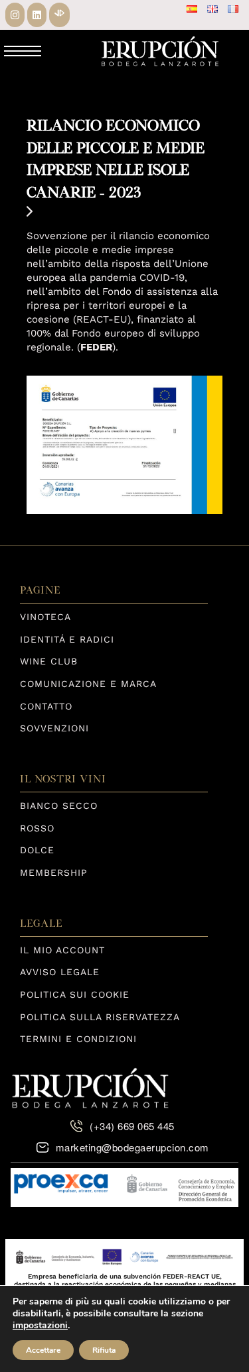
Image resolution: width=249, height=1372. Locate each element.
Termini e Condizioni (78, 1038)
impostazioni (40, 1326)
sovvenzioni (54, 728)
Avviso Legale (60, 972)
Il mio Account (62, 950)
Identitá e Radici (67, 639)
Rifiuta (104, 1350)
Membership (54, 872)
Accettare (43, 1350)
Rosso (37, 828)
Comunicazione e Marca (88, 683)
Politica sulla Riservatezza (100, 1017)
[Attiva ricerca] (71, 51)
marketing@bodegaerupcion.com (132, 1147)
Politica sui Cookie (74, 994)
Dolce (37, 850)
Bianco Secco (59, 805)
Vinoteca (45, 616)
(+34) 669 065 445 (132, 1126)
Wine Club (49, 661)
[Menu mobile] (22, 51)
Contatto (46, 706)
